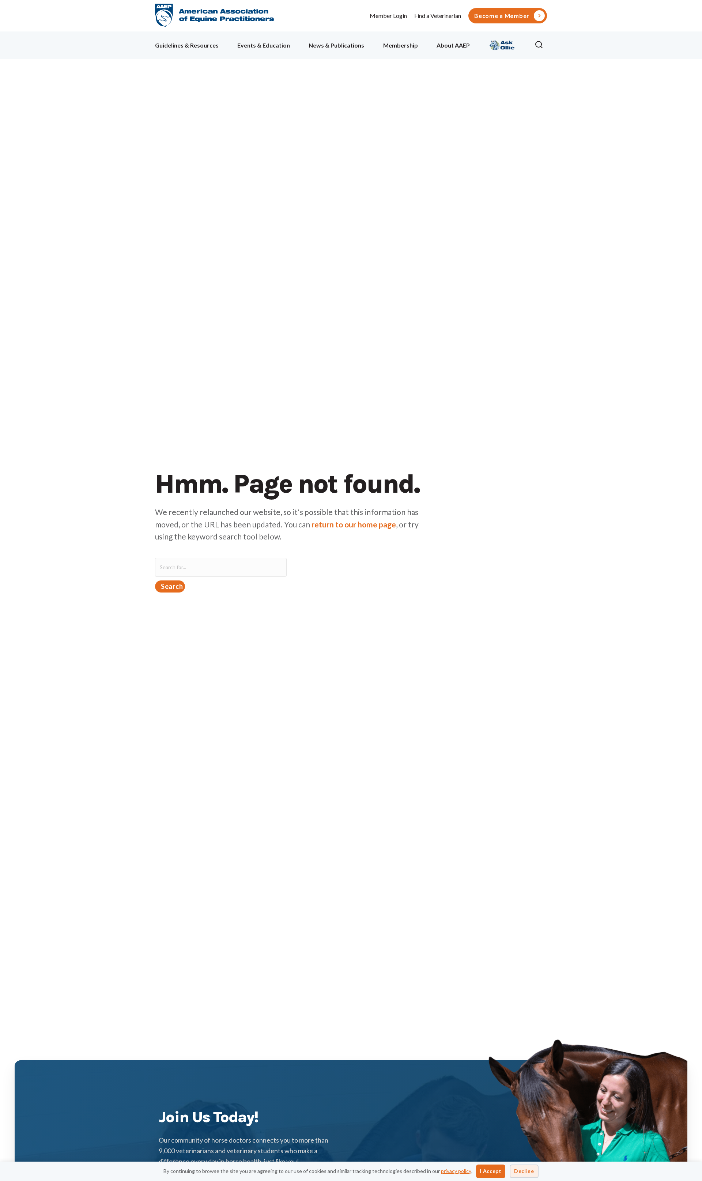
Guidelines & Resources (187, 45)
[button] (541, 45)
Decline (524, 1171)
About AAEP (453, 45)
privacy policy (456, 1171)
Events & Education (263, 45)
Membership (400, 45)
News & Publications (336, 45)
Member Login (388, 15)
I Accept (491, 1171)
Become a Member (501, 16)
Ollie (502, 44)
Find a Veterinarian (437, 15)
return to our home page (354, 524)
